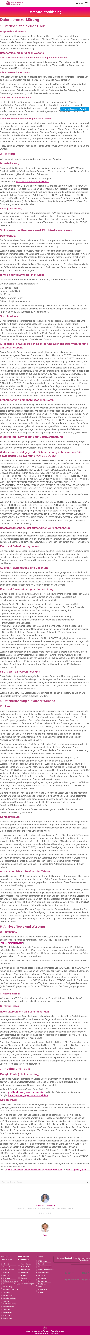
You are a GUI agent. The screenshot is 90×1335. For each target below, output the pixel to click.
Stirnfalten (6, 1292)
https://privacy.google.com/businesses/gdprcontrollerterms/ (33, 1169)
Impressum (54, 1333)
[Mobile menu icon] (86, 3)
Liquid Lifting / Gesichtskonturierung (10, 1288)
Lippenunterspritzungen (11, 1284)
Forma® (41, 1264)
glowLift (6, 1264)
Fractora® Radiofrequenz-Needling (8, 1269)
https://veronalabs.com (12, 942)
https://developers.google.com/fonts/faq (25, 1092)
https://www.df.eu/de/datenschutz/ (32, 181)
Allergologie (25, 1272)
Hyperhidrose (8, 1315)
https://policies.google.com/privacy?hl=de (28, 1095)
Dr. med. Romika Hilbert (67, 1258)
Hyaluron (6, 1278)
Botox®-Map (7, 1318)
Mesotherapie (8, 1295)
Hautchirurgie (25, 1269)
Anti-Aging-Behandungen (43, 1279)
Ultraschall (41, 1275)
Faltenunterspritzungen (11, 1281)
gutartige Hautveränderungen (10, 1302)
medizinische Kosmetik (42, 1291)
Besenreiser (7, 1312)
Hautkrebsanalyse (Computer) (27, 1265)
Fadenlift (6, 1275)
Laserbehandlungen (10, 1298)
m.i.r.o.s (61, 1331)
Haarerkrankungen (27, 1284)
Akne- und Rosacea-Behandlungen (26, 1278)
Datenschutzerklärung (41, 1333)
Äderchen (6, 1309)
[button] (39, 1213)
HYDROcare (42, 1261)
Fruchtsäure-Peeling (42, 1285)
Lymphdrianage (43, 1272)
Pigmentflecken (8, 1306)
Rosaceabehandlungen (46, 1270)
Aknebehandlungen (45, 1267)
